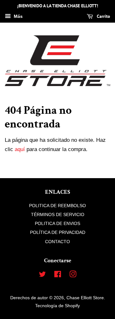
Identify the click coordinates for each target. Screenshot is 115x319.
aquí (20, 149)
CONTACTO (57, 241)
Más (17, 16)
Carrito (103, 16)
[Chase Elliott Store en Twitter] (42, 275)
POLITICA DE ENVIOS (57, 223)
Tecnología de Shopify (57, 305)
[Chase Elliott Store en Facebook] (57, 275)
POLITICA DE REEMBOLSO (57, 205)
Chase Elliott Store (85, 297)
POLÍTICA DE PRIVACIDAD (57, 232)
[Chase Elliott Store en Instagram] (72, 275)
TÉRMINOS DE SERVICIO (57, 214)
